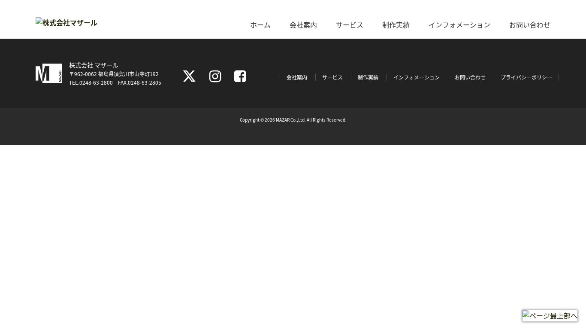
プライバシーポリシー (526, 77)
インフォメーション (459, 24)
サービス (349, 24)
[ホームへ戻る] (66, 22)
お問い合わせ (529, 24)
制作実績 (396, 24)
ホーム (260, 24)
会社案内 (303, 24)
